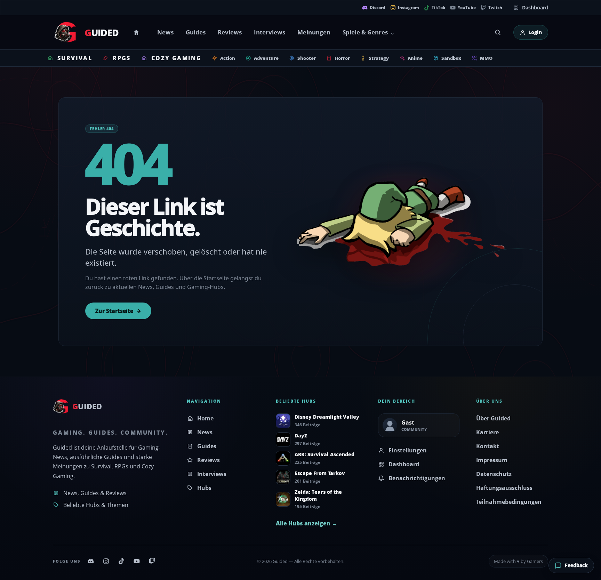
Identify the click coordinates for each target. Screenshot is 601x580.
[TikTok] (121, 561)
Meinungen (313, 32)
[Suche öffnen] (497, 32)
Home (137, 32)
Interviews (269, 32)
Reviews (230, 32)
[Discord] (91, 561)
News (165, 32)
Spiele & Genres (365, 32)
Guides (196, 32)
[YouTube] (137, 561)
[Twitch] (152, 561)
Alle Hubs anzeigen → (306, 523)
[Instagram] (106, 561)
